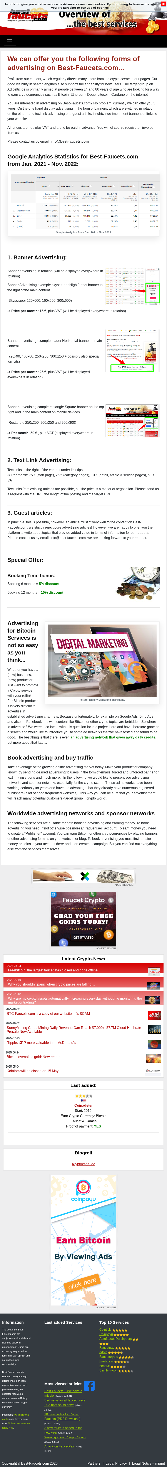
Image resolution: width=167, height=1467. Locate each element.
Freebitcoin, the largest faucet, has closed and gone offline (53, 970)
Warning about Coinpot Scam (65, 1437)
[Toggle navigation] (10, 41)
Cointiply (105, 1329)
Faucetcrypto (108, 1356)
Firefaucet (106, 1361)
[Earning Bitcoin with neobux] (83, 878)
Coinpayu (106, 1334)
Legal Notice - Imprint (148, 1463)
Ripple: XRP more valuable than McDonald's (41, 1043)
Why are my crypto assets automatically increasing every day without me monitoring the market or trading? (75, 1000)
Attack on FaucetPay (59, 1446)
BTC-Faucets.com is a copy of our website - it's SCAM (48, 1013)
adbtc (103, 1352)
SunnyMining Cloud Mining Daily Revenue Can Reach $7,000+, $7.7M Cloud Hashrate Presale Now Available (74, 1029)
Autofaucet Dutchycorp (115, 1338)
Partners (93, 1463)
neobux (104, 1366)
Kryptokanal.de (83, 1164)
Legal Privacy (116, 1463)
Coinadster (83, 1105)
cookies (103, 7)
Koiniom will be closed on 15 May (32, 1071)
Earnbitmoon (108, 1370)
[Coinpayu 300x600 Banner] (83, 1242)
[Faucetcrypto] (83, 921)
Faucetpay (106, 1347)
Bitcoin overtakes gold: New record (33, 1057)
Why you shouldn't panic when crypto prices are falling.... (51, 984)
